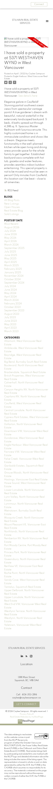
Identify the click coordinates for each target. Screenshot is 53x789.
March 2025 (11, 265)
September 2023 (14, 310)
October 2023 (12, 307)
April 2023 (10, 328)
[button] (22, 656)
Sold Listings (11, 214)
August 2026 (11, 227)
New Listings (11, 204)
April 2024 (10, 297)
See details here (27, 96)
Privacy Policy (26, 714)
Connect (39, 4)
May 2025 (10, 258)
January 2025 (12, 272)
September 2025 (14, 248)
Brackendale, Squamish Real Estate (25, 372)
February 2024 (13, 303)
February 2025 (13, 269)
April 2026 (10, 241)
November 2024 (14, 276)
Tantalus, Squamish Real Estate (22, 587)
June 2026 (10, 234)
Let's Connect (27, 704)
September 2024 (14, 283)
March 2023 (11, 331)
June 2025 (10, 255)
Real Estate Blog (13, 211)
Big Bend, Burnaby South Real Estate (25, 362)
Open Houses (12, 207)
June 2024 (10, 290)
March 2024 (11, 300)
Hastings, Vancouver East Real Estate (26, 479)
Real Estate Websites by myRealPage (26, 717)
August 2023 (11, 314)
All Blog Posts (11, 200)
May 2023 (10, 324)
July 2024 (10, 286)
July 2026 (10, 231)
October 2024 (12, 279)
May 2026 (10, 238)
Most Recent (11, 224)
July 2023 (10, 317)
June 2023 (10, 321)
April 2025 (10, 262)
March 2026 (11, 245)
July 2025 (10, 252)
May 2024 (10, 293)
